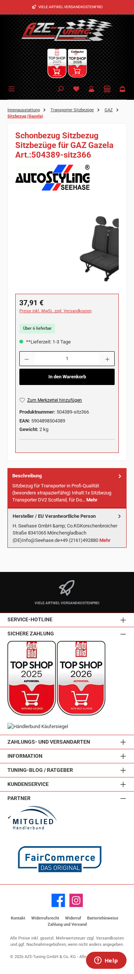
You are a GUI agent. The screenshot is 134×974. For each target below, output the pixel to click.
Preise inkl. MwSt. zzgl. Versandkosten (55, 311)
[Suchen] (60, 89)
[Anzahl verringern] (26, 358)
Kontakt (18, 918)
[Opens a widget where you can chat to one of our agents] (106, 961)
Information (24, 756)
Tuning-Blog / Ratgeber (40, 770)
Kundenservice (28, 784)
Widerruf (73, 918)
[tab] (67, 488)
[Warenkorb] (122, 89)
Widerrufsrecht (45, 918)
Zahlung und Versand (67, 924)
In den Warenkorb (67, 376)
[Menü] (13, 88)
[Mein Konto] (91, 89)
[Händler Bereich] (107, 89)
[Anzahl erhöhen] (107, 358)
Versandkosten (110, 938)
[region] (67, 247)
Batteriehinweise (102, 918)
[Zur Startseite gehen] (67, 29)
